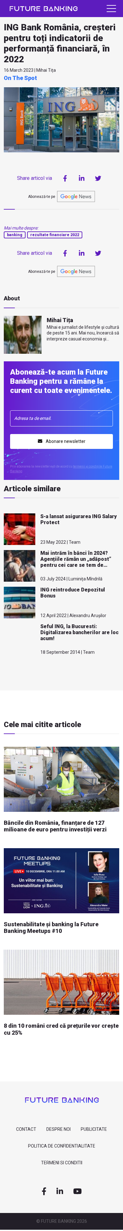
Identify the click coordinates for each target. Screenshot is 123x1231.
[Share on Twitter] (98, 178)
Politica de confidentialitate (61, 1145)
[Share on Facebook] (65, 178)
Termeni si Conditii (61, 1162)
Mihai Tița (60, 320)
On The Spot (20, 78)
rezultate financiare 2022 (54, 235)
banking (14, 235)
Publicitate (94, 1129)
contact (26, 1129)
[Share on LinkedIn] (81, 178)
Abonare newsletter (65, 441)
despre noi (58, 1129)
